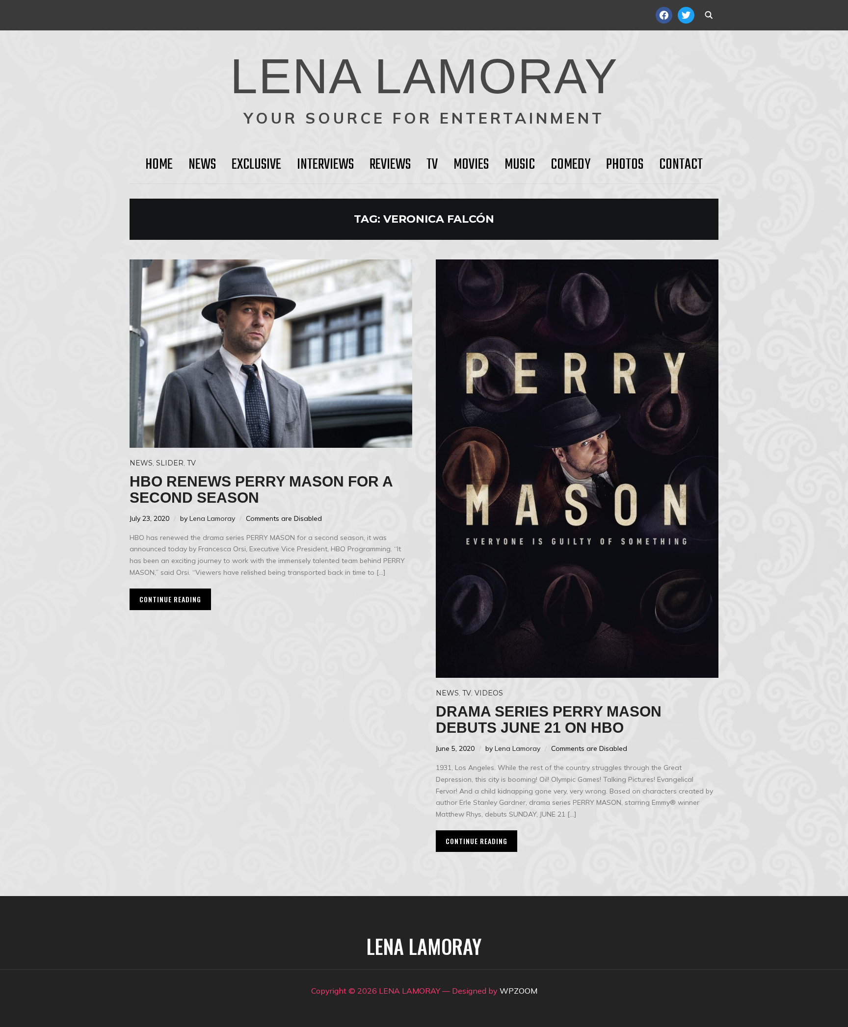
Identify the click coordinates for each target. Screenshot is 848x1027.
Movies (471, 165)
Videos (489, 693)
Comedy (570, 165)
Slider (170, 463)
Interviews (325, 165)
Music (519, 165)
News (202, 165)
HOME (159, 165)
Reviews (390, 165)
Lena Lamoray (212, 518)
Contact (681, 165)
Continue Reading (170, 599)
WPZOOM (518, 991)
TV (432, 165)
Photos (624, 165)
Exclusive (256, 165)
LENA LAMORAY (424, 76)
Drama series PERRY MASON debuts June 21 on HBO (549, 719)
